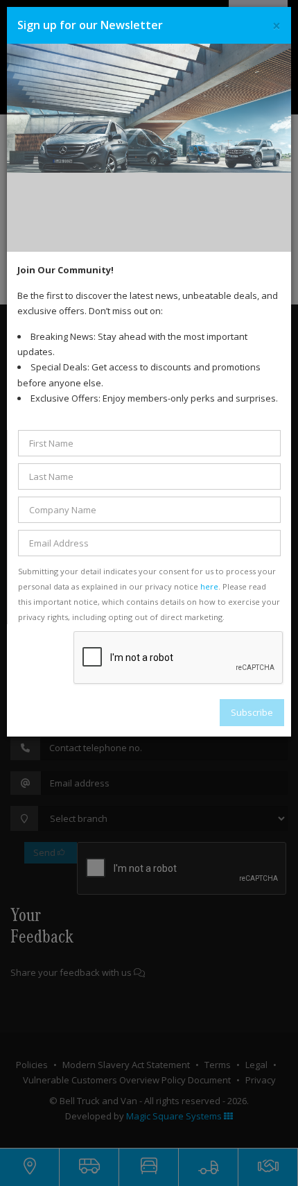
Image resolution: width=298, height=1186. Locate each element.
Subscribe (252, 712)
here (209, 586)
